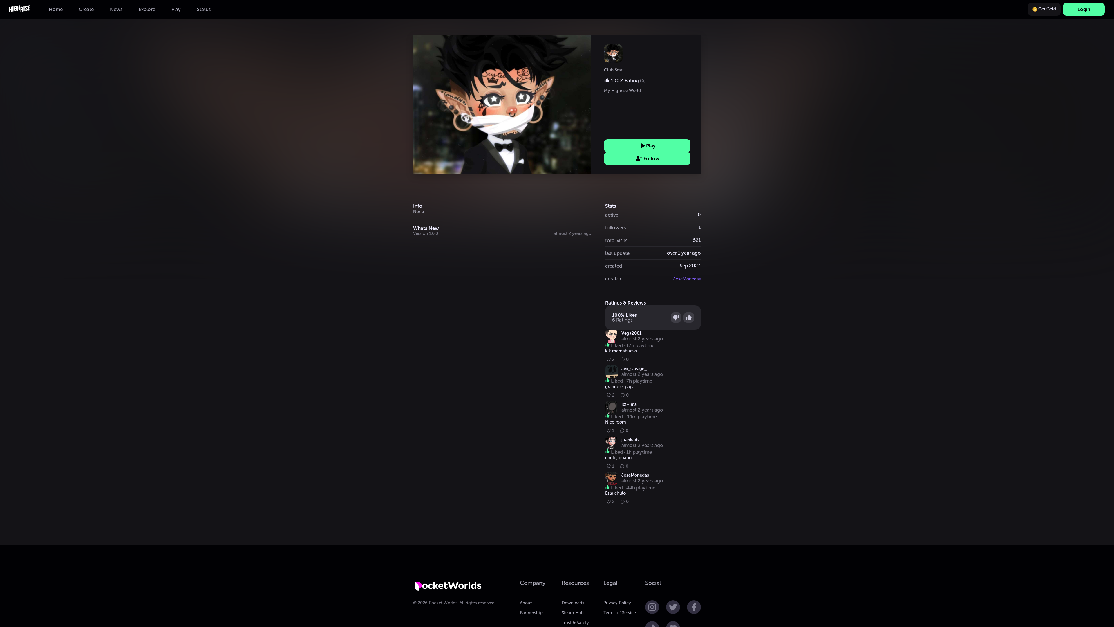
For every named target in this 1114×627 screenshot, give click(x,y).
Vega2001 (631, 333)
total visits (616, 240)
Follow (651, 158)
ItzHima (629, 404)
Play (651, 146)
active (611, 214)
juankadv (630, 439)
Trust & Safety (575, 622)
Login (1083, 9)
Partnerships (532, 612)
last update (617, 253)
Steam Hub (573, 612)
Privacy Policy (617, 603)
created (613, 266)
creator (613, 278)
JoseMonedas (687, 279)
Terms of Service (619, 612)
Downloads (573, 603)
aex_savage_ (634, 368)
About (526, 603)
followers (615, 227)
